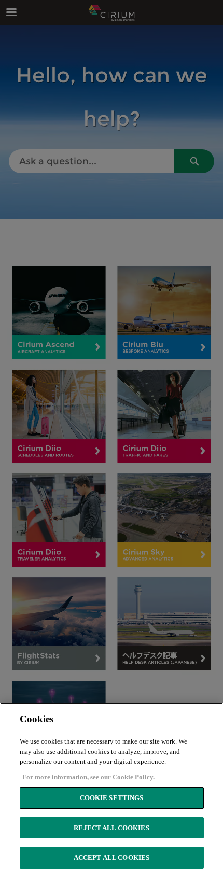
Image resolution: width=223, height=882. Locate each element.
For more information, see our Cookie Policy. (88, 777)
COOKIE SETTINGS (112, 798)
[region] (111, 792)
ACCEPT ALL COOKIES (111, 857)
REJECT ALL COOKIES (111, 828)
